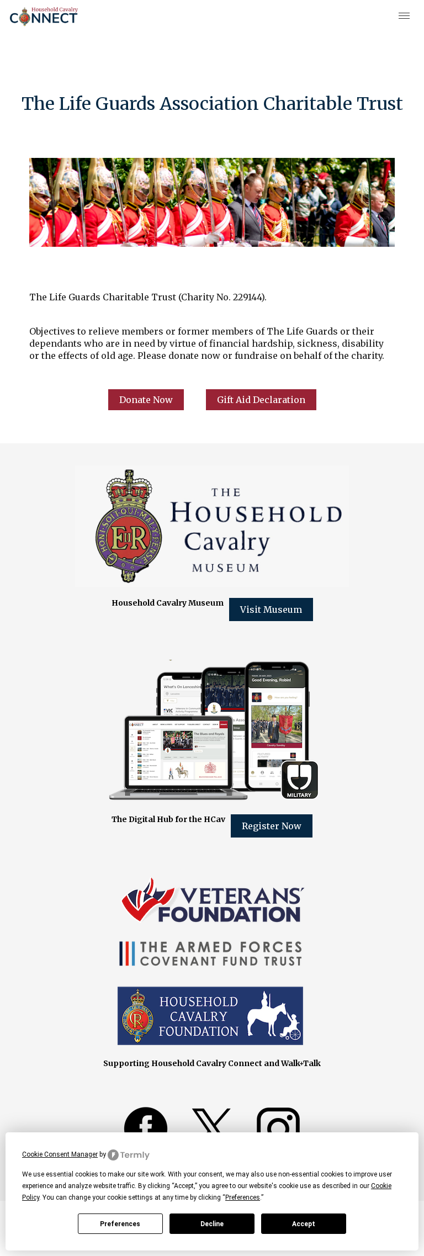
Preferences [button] (242, 1197)
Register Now (271, 825)
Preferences (120, 1224)
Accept (303, 1224)
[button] (405, 16)
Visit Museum (271, 609)
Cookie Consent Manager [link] (60, 1154)
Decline (212, 1224)
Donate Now (146, 399)
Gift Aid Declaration (261, 399)
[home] (44, 16)
